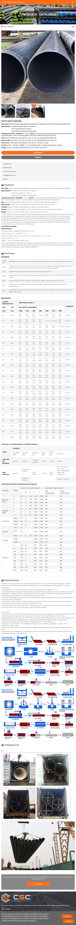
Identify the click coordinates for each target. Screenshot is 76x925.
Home (5, 26)
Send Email (38, 153)
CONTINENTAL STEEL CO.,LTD (12, 2)
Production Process (9, 171)
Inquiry (38, 157)
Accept (67, 916)
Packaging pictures (9, 175)
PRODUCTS (10, 26)
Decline (68, 921)
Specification (7, 168)
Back (73, 26)
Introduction (7, 164)
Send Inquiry (38, 884)
